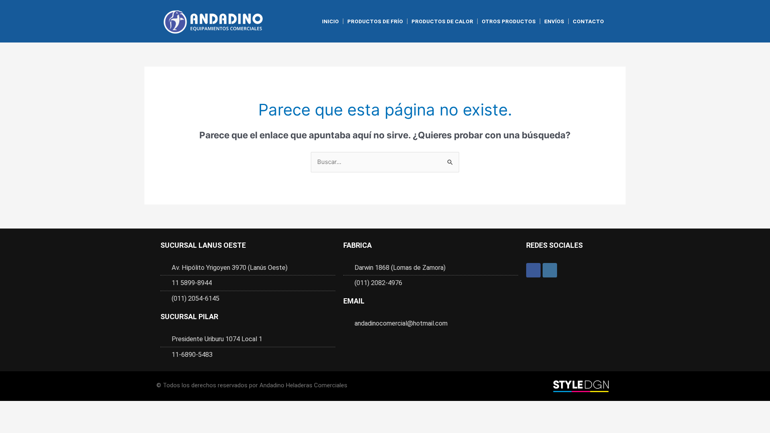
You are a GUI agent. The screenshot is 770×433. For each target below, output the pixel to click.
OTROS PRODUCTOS (509, 21)
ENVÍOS (554, 21)
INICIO (330, 21)
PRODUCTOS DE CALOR (442, 21)
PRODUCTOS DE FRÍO (375, 21)
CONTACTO (588, 21)
